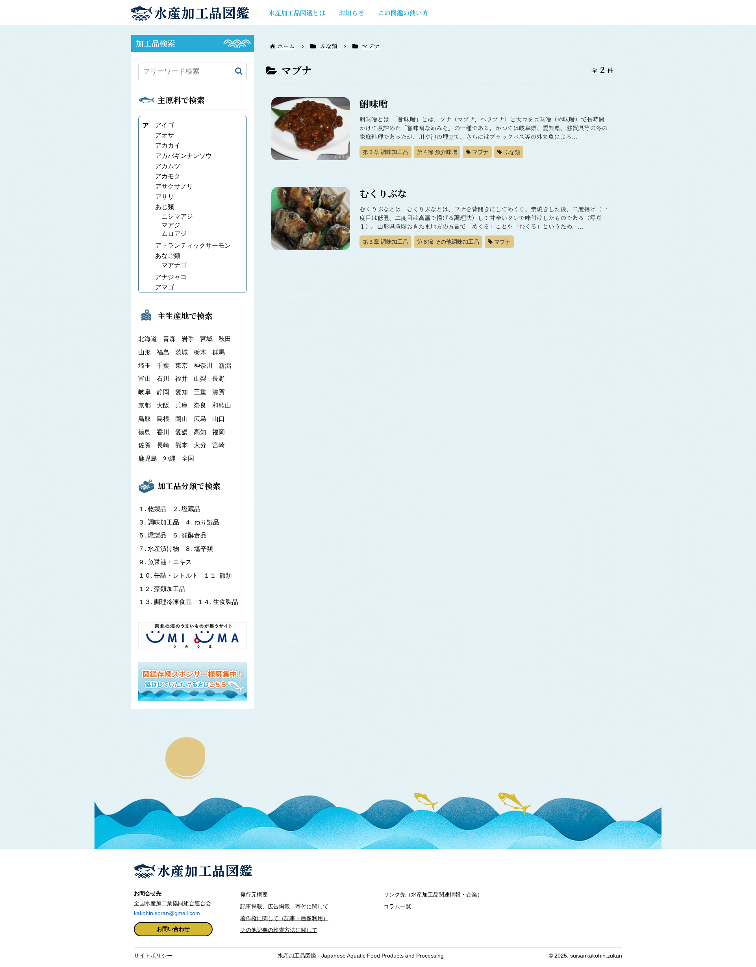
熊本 (181, 445)
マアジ (170, 225)
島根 (163, 418)
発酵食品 (189, 535)
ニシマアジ (177, 216)
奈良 (200, 405)
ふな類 (511, 152)
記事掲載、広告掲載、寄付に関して (284, 906)
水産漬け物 (159, 548)
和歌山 (221, 405)
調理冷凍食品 (165, 601)
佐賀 (144, 445)
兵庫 (181, 405)
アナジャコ (171, 277)
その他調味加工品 (448, 242)
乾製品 (153, 509)
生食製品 (217, 601)
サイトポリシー (153, 955)
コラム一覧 (397, 906)
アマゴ (164, 287)
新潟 (225, 365)
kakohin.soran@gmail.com (167, 913)
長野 (218, 378)
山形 (144, 352)
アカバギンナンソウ (183, 155)
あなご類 (167, 255)
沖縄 (169, 458)
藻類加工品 (161, 588)
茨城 (181, 352)
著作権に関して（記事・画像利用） (284, 918)
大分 (200, 445)
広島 (200, 418)
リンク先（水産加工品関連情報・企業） (433, 894)
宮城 (206, 338)
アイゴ (164, 125)
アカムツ (167, 166)
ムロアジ (174, 233)
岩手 (188, 338)
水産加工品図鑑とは (297, 12)
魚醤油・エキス (165, 562)
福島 (163, 352)
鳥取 (144, 418)
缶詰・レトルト (169, 575)
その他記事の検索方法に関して (278, 930)
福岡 (218, 432)
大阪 (163, 405)
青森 (169, 338)
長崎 (163, 445)
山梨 (200, 378)
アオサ (164, 135)
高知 (200, 432)
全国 (188, 458)
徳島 (144, 432)
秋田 (225, 338)
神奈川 (203, 365)
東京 (181, 365)
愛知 (181, 392)
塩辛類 (199, 548)
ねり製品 (202, 522)
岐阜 (144, 392)
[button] (239, 71)
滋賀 (218, 392)
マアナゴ (174, 265)
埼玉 (144, 365)
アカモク (167, 176)
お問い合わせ (173, 929)
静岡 (163, 392)
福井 (181, 378)
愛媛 (181, 432)
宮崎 (218, 445)
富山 (144, 378)
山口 (218, 418)
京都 (144, 405)
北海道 (147, 338)
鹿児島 (147, 458)
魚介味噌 (437, 152)
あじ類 (164, 207)
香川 (163, 432)
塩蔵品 (186, 509)
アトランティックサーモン (193, 245)
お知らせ (351, 12)
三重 (200, 392)
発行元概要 (254, 894)
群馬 (218, 352)
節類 (218, 575)
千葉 (163, 365)
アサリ (164, 196)
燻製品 (153, 535)
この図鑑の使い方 (403, 12)
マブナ (480, 152)
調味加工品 (385, 152)
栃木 (200, 352)
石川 (163, 378)
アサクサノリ (174, 186)
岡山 (181, 418)
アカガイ (167, 145)
